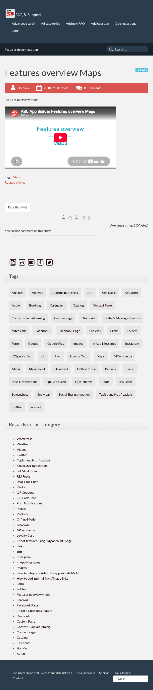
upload (36, 407)
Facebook (42, 331)
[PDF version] (13, 262)
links (57, 356)
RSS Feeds (125, 381)
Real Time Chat (27, 482)
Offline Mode (86, 369)
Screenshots (20, 394)
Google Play (55, 343)
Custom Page (63, 318)
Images (78, 343)
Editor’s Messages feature (122, 318)
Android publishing (65, 292)
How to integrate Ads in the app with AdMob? (48, 573)
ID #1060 (142, 69)
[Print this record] (22, 262)
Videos (21, 449)
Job (19, 551)
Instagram (132, 343)
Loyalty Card (78, 356)
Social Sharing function (74, 394)
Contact (18, 678)
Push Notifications (24, 381)
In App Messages (104, 343)
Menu (16, 369)
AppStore (131, 292)
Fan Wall (95, 331)
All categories (50, 23)
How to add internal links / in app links (42, 578)
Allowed (37, 292)
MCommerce (123, 356)
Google (33, 343)
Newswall (61, 369)
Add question (100, 23)
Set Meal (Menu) (28, 471)
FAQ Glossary (122, 672)
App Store (109, 292)
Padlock (110, 369)
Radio (106, 381)
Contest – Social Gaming (28, 318)
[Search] (110, 49)
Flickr (114, 331)
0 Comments (92, 88)
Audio (16, 305)
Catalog (78, 305)
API (90, 292)
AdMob (17, 292)
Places (130, 369)
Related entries (15, 182)
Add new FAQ (75, 23)
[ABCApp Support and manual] (24, 13)
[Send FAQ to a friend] (31, 262)
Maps (17, 177)
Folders (132, 331)
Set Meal (43, 394)
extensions (19, 331)
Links (20, 546)
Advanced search (23, 23)
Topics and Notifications (115, 394)
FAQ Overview (85, 672)
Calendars (57, 305)
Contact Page (102, 305)
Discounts (88, 318)
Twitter (17, 407)
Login (16, 30)
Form (15, 343)
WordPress (24, 439)
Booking (35, 305)
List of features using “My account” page (44, 541)
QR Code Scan (56, 381)
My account (37, 369)
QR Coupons (83, 381)
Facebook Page (69, 331)
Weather (23, 444)
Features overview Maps (33, 594)
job (43, 356)
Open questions (125, 23)
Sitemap (104, 672)
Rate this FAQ (17, 207)
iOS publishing (21, 356)
